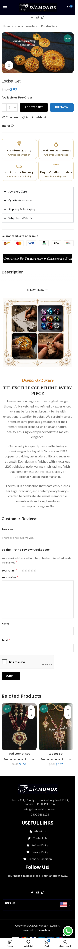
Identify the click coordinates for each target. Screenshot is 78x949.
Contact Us (40, 838)
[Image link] (38, 788)
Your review (10, 577)
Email (6, 640)
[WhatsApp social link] (12, 125)
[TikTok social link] (42, 17)
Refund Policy (40, 845)
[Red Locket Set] (19, 726)
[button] (31, 715)
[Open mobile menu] (5, 8)
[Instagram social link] (37, 17)
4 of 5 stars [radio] (32, 570)
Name (6, 623)
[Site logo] (38, 7)
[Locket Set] (56, 726)
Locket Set (55, 754)
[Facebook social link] (32, 17)
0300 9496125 (40, 814)
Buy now (61, 107)
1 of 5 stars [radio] (23, 570)
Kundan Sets (49, 26)
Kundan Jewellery (26, 26)
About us (40, 831)
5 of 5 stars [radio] (35, 570)
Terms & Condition (40, 859)
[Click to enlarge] (9, 65)
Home (6, 26)
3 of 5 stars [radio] (29, 570)
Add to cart (34, 107)
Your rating (9, 570)
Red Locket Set (19, 754)
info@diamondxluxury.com (40, 809)
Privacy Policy (40, 852)
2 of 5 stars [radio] (26, 570)
